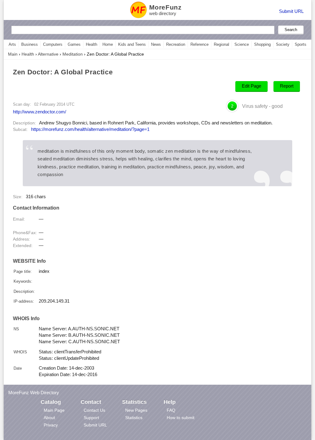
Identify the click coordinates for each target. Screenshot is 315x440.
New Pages (136, 410)
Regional (221, 44)
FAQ (171, 410)
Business (29, 44)
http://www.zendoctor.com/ (39, 111)
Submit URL (291, 11)
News (156, 44)
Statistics (133, 417)
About (49, 417)
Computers (52, 44)
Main (13, 54)
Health (91, 44)
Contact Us (94, 410)
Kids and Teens (132, 44)
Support (91, 417)
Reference (199, 44)
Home (107, 44)
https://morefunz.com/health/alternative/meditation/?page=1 (90, 129)
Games (74, 44)
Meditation (72, 54)
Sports (300, 44)
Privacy (51, 424)
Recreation (175, 44)
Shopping (262, 44)
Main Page (54, 410)
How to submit (180, 417)
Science (241, 44)
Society (282, 44)
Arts (12, 44)
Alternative (48, 54)
